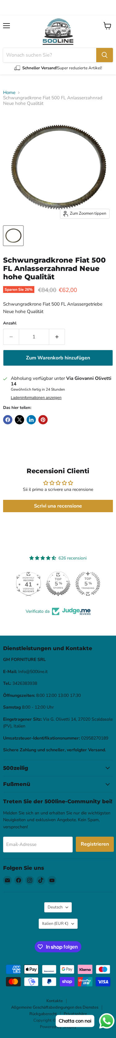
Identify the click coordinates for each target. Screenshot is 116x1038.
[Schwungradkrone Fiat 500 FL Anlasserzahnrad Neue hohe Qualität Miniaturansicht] (13, 236)
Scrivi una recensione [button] (58, 506)
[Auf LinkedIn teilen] (31, 419)
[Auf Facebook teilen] (7, 419)
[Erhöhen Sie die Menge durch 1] (57, 337)
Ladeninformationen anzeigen (36, 398)
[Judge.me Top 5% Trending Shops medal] (87, 583)
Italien (55, 923)
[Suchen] (104, 55)
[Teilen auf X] (19, 419)
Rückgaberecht (43, 1014)
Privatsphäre (75, 1014)
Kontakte (54, 1001)
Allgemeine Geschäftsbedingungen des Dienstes (54, 1007)
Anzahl (9, 323)
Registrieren (95, 844)
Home (9, 92)
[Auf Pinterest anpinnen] (43, 419)
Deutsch (55, 907)
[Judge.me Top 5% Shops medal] (58, 583)
